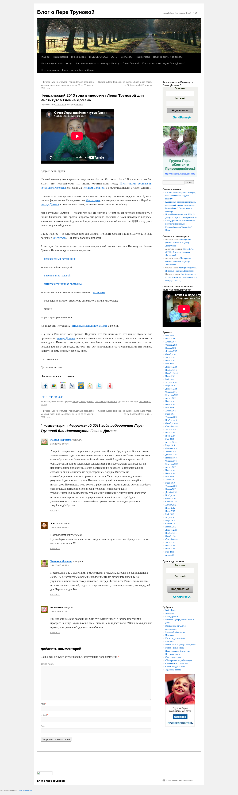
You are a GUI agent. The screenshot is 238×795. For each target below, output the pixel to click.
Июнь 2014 (170, 435)
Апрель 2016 (170, 382)
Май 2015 (169, 407)
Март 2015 (170, 413)
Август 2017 (170, 357)
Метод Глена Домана (83, 401)
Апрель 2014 (170, 442)
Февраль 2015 (171, 416)
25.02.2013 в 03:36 (59, 443)
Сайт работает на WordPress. (180, 780)
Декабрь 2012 (171, 492)
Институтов (93, 200)
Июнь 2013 (170, 473)
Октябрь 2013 (171, 460)
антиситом (99, 292)
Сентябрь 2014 (171, 426)
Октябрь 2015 (171, 391)
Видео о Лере (78, 56)
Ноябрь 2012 (171, 495)
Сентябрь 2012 (171, 501)
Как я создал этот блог (175, 638)
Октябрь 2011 (171, 536)
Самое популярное (173, 657)
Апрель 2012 (170, 517)
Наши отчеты (143, 56)
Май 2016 (169, 379)
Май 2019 (169, 335)
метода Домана (66, 338)
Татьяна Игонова (61, 561)
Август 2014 (170, 429)
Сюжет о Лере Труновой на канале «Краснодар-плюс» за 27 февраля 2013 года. (125, 83)
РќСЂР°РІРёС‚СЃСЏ (54, 397)
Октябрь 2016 (171, 373)
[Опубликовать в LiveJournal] (72, 387)
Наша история (60, 56)
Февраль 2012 (171, 523)
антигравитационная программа (63, 283)
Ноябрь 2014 (171, 420)
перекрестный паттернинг (59, 258)
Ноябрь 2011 (171, 532)
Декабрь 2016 (171, 366)
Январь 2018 (170, 347)
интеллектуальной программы (89, 325)
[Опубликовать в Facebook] (44, 387)
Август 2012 (170, 504)
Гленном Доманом (94, 187)
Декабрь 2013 (171, 454)
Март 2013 (170, 482)
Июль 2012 (170, 507)
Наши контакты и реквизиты (167, 56)
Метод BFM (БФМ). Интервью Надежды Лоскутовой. (178, 242)
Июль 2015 (170, 401)
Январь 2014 (170, 451)
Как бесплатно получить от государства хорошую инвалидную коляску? (181, 195)
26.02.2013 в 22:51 (59, 611)
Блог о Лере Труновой (65, 12)
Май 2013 (169, 476)
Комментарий (47, 663)
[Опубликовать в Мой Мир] (81, 387)
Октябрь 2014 (171, 423)
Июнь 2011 (170, 548)
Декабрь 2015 (171, 388)
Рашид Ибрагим (60, 439)
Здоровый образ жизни (175, 632)
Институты (59, 238)
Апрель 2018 (170, 341)
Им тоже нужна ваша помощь (56, 63)
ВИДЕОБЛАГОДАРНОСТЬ (103, 56)
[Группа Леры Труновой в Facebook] (180, 700)
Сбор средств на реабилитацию (178, 660)
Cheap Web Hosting (25, 790)
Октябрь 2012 (171, 498)
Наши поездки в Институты (177, 650)
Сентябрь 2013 (171, 463)
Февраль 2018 (171, 344)
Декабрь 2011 (171, 529)
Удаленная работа (173, 669)
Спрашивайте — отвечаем (176, 663)
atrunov (79, 104)
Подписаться (180, 110)
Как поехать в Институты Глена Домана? (164, 63)
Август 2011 (170, 542)
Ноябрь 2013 (171, 457)
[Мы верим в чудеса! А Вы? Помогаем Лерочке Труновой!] (180, 151)
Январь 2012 (170, 526)
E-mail (44, 714)
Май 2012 (169, 514)
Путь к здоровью (50, 70)
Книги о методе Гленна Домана (78, 70)
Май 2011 (169, 551)
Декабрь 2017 (171, 351)
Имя (43, 703)
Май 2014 (169, 438)
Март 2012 (170, 520)
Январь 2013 (170, 489)
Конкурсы (169, 641)
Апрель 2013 (170, 479)
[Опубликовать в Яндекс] (110, 387)
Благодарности (171, 616)
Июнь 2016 (170, 376)
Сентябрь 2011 (171, 539)
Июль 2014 (170, 432)
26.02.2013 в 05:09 (59, 565)
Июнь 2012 (170, 511)
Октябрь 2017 (171, 354)
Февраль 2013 (171, 485)
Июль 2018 (170, 338)
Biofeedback (170, 610)
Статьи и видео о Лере (106, 401)
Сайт (43, 725)
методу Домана (50, 204)
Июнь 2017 (170, 360)
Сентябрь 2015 (171, 394)
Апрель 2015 (170, 410)
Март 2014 (170, 445)
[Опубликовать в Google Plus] (63, 387)
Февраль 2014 (171, 448)
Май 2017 (169, 363)
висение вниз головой (57, 275)
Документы (126, 56)
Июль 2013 (170, 470)
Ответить (55, 510)
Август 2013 (170, 467)
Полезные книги (172, 654)
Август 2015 (170, 398)
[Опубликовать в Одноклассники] (90, 387)
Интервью (169, 635)
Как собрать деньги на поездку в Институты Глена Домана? (107, 63)
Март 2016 (170, 385)
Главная (45, 56)
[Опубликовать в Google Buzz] (54, 387)
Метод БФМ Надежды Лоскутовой (180, 644)
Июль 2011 (170, 545)
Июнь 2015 (170, 404)
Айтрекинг (170, 613)
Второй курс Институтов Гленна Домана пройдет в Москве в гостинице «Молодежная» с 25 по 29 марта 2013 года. (67, 85)
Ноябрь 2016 (171, 369)
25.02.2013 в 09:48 (59, 527)
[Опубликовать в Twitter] (99, 387)
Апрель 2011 (170, 554)
